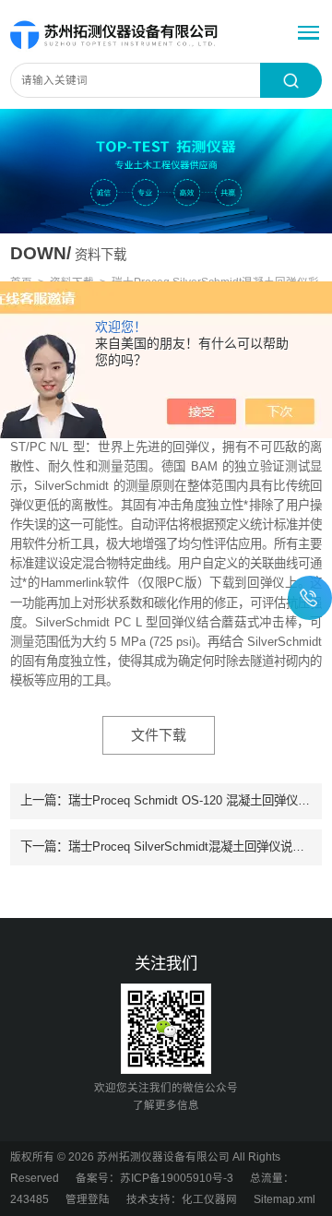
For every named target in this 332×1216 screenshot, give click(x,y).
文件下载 (158, 735)
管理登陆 (87, 1199)
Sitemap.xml (284, 1199)
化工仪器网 (209, 1199)
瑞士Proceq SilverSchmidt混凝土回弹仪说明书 (192, 846)
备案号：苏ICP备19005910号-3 (154, 1178)
